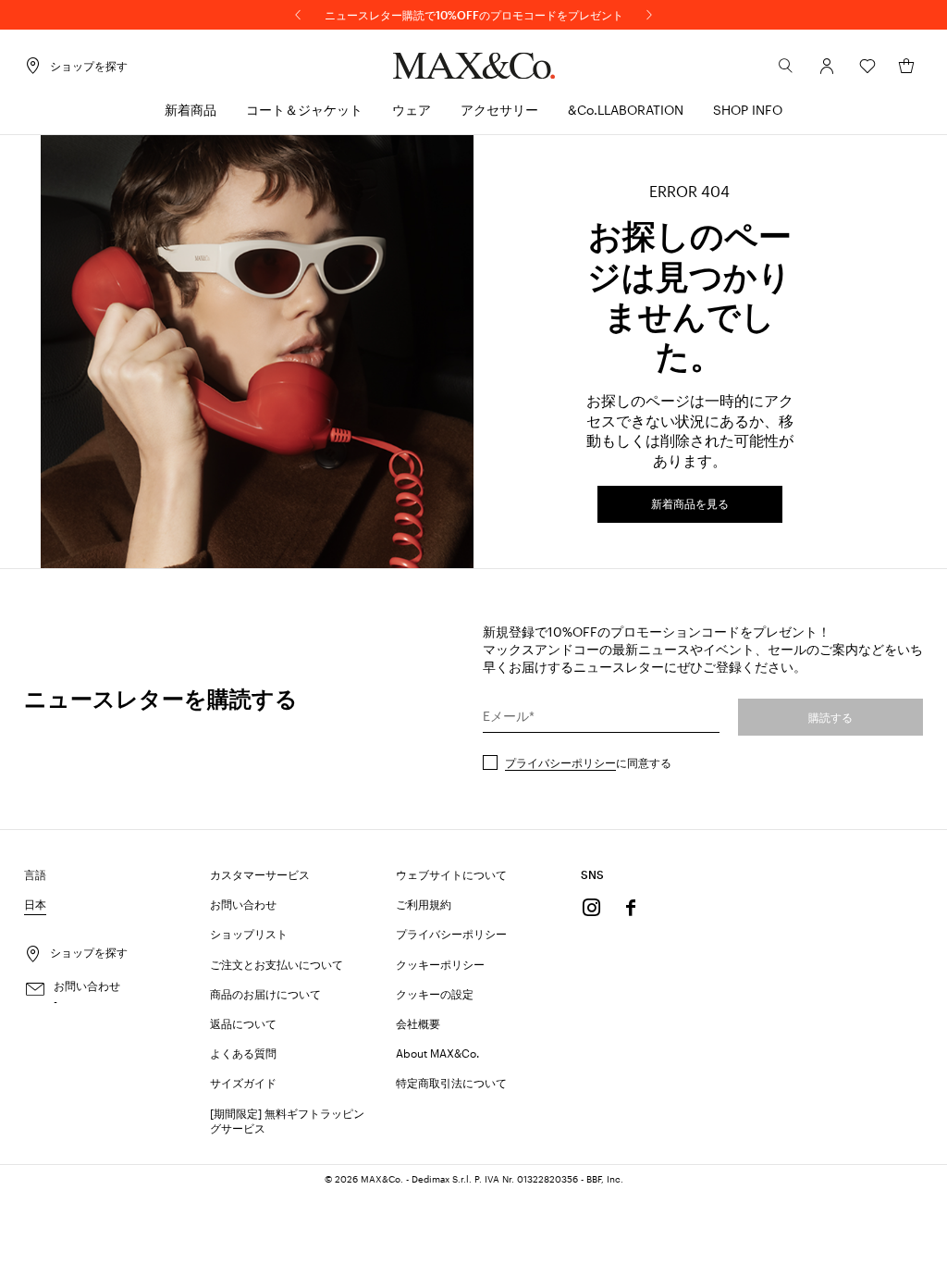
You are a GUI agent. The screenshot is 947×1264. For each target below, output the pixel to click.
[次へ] (649, 14)
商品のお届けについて (265, 993)
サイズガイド (243, 1082)
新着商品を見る (690, 503)
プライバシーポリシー (560, 762)
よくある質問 (243, 1053)
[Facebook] (631, 908)
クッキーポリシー (440, 964)
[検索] (786, 65)
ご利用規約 (423, 904)
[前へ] (297, 14)
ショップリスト (249, 933)
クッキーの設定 (435, 993)
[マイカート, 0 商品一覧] (906, 65)
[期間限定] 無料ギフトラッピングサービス (287, 1120)
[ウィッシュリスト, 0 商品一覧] (867, 65)
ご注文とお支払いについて (276, 964)
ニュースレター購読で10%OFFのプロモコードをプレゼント (474, 14)
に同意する (588, 762)
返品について (243, 1023)
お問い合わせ (243, 904)
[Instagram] (592, 908)
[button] (827, 65)
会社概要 (418, 1023)
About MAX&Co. (437, 1053)
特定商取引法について (451, 1082)
